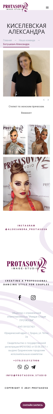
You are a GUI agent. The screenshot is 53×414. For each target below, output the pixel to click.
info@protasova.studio (26, 375)
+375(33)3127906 (26, 360)
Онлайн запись (33, 405)
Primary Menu (47, 7)
